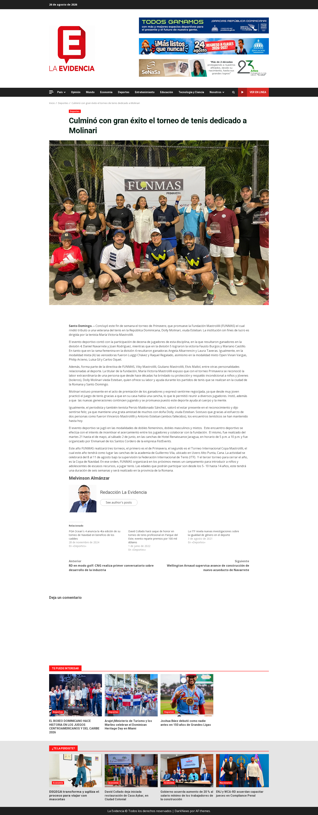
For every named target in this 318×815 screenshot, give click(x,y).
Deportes (123, 92)
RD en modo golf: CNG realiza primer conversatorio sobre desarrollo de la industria (111, 565)
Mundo (90, 92)
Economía (106, 92)
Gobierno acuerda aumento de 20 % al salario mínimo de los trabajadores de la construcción (186, 770)
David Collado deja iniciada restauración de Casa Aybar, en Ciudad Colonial (131, 770)
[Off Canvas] (51, 92)
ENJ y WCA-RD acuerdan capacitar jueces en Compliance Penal (242, 770)
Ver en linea (258, 92)
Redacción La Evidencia (123, 492)
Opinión (75, 92)
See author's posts (119, 502)
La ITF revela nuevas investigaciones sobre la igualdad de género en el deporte (213, 533)
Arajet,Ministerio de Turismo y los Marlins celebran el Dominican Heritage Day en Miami (131, 695)
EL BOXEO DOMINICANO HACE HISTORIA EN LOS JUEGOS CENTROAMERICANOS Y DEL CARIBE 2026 (75, 695)
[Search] (233, 92)
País (60, 92)
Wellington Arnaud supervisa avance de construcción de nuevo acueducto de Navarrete (208, 565)
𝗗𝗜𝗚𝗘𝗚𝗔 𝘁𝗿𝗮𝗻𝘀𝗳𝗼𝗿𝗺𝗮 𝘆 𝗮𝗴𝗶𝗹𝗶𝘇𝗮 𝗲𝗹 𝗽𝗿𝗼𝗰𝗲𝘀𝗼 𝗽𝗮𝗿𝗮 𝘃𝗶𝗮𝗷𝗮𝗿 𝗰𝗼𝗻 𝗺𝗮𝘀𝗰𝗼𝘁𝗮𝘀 (75, 770)
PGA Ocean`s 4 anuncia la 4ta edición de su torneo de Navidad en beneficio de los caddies (94, 534)
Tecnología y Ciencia (191, 92)
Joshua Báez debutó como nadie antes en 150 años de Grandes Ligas (186, 695)
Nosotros (215, 92)
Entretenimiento (145, 92)
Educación (166, 92)
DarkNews (182, 811)
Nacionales (225, 783)
